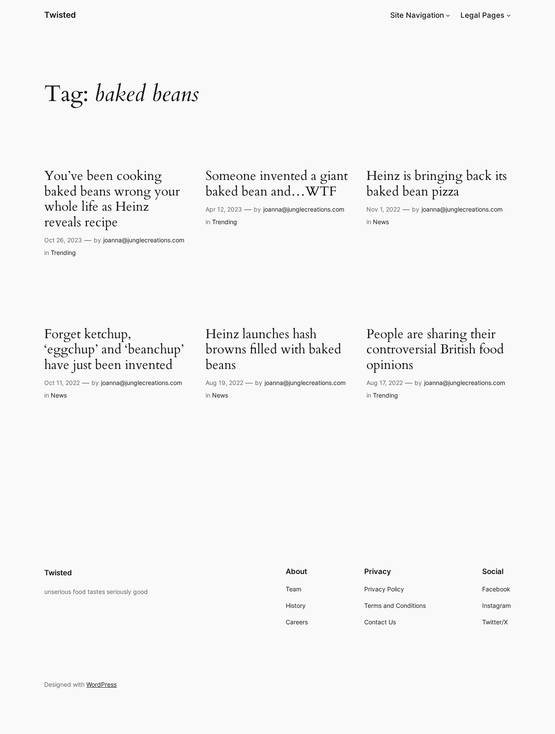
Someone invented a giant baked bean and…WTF (277, 184)
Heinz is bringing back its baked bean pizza (436, 184)
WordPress (101, 684)
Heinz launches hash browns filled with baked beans (273, 350)
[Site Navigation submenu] (448, 15)
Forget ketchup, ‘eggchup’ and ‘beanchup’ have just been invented (114, 350)
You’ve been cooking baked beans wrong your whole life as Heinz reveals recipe (112, 199)
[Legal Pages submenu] (508, 15)
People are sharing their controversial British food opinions (435, 350)
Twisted (60, 15)
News (381, 221)
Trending (63, 252)
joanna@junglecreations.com (143, 240)
